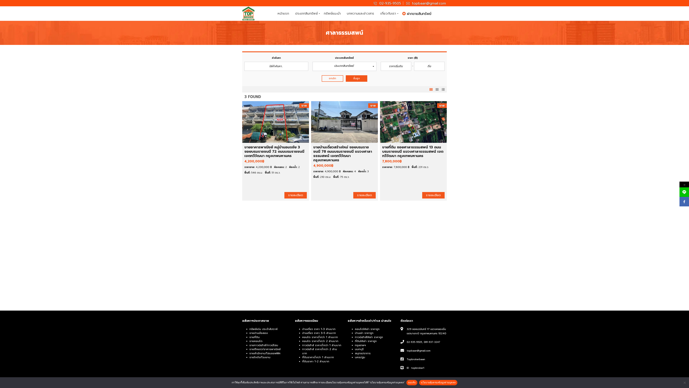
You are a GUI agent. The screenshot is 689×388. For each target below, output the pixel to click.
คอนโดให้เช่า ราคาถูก (367, 329)
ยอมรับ (412, 382)
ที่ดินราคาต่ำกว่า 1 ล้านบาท (318, 357)
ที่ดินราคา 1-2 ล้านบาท (315, 361)
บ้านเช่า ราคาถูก (364, 333)
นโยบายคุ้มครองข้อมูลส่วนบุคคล (438, 382)
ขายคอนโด (256, 341)
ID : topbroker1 (415, 368)
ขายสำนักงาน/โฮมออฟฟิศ (264, 353)
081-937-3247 (432, 342)
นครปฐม (360, 357)
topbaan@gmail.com (428, 3)
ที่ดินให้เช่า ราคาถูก (366, 341)
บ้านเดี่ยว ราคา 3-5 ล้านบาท (319, 333)
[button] (344, 66)
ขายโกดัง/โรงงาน (259, 357)
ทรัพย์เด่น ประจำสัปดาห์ (263, 329)
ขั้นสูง (356, 78)
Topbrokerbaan (416, 359)
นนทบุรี (359, 349)
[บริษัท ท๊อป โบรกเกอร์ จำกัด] (248, 13)
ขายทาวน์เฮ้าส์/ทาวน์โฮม (263, 345)
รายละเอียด (295, 195)
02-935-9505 (389, 3)
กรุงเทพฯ (360, 345)
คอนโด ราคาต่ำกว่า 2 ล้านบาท (320, 341)
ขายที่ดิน (254, 337)
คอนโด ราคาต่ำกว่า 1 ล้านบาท (320, 337)
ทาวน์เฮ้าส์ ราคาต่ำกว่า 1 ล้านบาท (321, 345)
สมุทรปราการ (363, 353)
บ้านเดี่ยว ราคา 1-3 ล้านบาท (319, 329)
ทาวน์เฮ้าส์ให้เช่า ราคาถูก (369, 337)
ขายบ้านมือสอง (258, 333)
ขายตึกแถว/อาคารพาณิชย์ (265, 349)
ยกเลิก (332, 78)
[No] (684, 382)
